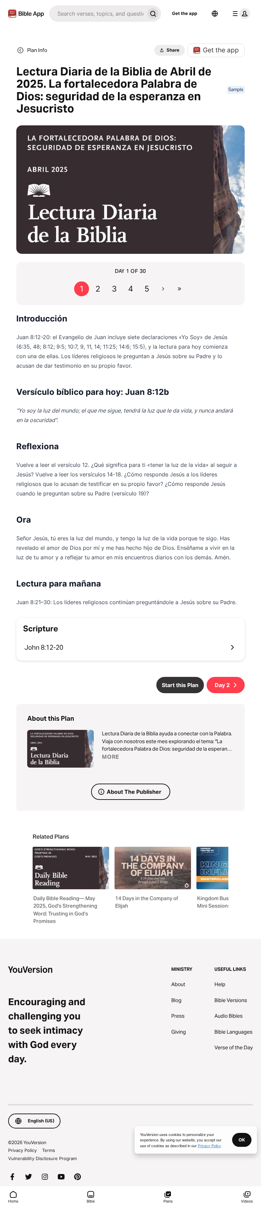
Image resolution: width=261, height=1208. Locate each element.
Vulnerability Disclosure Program (42, 1158)
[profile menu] (240, 13)
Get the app (184, 13)
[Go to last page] (179, 289)
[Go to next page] (163, 289)
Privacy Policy (22, 1150)
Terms (48, 1150)
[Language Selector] (215, 13)
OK (242, 1139)
